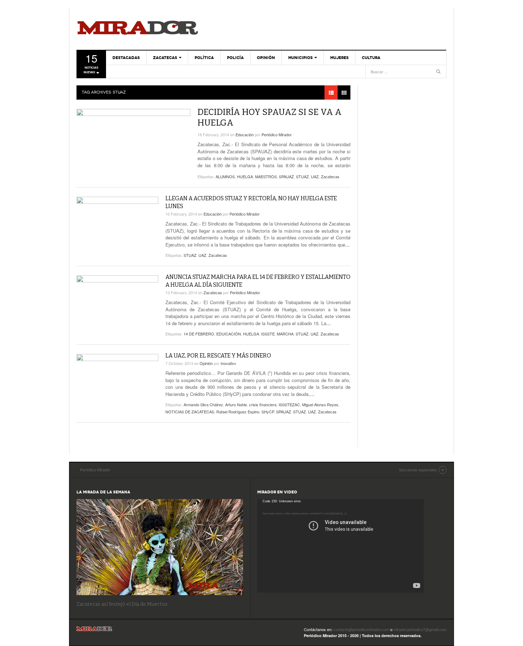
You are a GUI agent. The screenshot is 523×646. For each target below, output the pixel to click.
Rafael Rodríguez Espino (237, 411)
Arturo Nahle (236, 404)
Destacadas (126, 57)
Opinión (266, 57)
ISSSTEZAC (289, 404)
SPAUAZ (286, 176)
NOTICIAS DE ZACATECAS (189, 411)
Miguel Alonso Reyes (320, 404)
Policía (235, 57)
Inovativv (228, 363)
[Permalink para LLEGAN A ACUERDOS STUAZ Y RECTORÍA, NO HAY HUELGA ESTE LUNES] (117, 220)
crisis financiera (262, 404)
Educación (245, 134)
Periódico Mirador (137, 28)
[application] (340, 546)
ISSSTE (268, 334)
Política (204, 57)
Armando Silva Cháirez (203, 404)
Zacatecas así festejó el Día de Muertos (122, 604)
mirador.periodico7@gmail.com (420, 629)
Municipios (300, 57)
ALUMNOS (225, 176)
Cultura (371, 57)
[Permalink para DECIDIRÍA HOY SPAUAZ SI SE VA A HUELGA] (133, 142)
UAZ (315, 176)
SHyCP (268, 411)
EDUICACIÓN (228, 334)
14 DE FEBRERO (199, 334)
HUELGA (245, 176)
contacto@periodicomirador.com (361, 629)
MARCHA (285, 334)
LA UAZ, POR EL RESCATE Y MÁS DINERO (218, 355)
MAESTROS (266, 176)
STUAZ (302, 176)
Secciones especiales (418, 469)
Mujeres (339, 57)
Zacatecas (165, 57)
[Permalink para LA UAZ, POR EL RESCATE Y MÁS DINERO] (117, 377)
